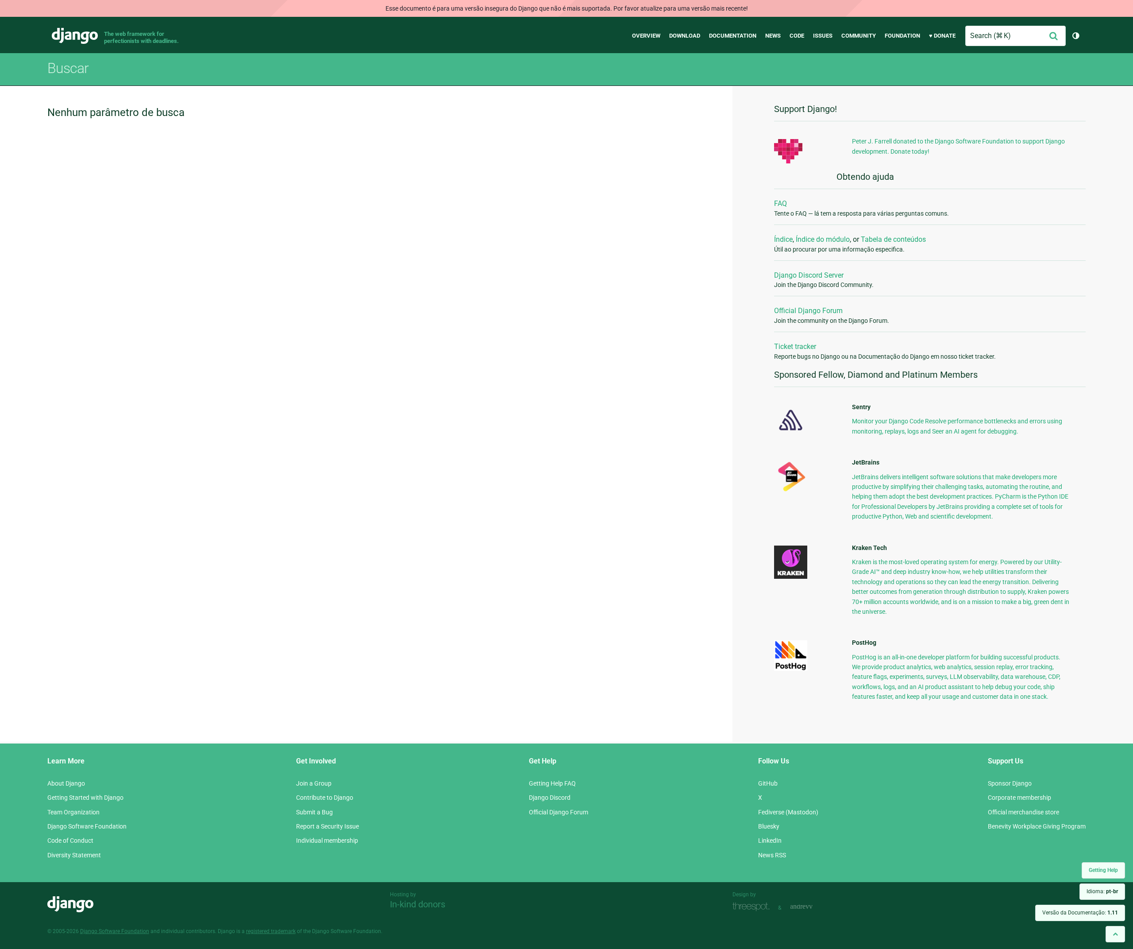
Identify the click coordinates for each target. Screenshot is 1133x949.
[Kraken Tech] (790, 576)
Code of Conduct (70, 840)
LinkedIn (770, 840)
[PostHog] (790, 668)
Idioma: (1102, 891)
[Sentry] (790, 433)
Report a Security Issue (327, 826)
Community (858, 35)
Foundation (902, 35)
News (773, 35)
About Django (66, 783)
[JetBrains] (790, 491)
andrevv (811, 906)
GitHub (768, 783)
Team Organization (73, 812)
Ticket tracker (795, 346)
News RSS (772, 855)
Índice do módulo (823, 239)
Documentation (732, 35)
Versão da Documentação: (1080, 913)
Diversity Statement (74, 855)
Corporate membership (1019, 797)
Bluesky (768, 826)
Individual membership (327, 840)
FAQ (780, 203)
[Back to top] (1115, 934)
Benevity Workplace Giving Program (1037, 826)
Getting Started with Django (85, 797)
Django (75, 36)
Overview (646, 35)
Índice (783, 239)
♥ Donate (942, 35)
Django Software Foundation (87, 826)
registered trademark (271, 931)
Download (684, 35)
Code (797, 35)
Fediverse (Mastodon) (788, 812)
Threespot (753, 906)
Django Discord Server (809, 275)
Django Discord (549, 797)
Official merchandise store (1023, 812)
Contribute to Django (324, 797)
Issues (822, 35)
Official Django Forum (808, 310)
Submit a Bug (314, 812)
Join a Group (313, 783)
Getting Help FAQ (552, 783)
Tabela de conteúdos (893, 239)
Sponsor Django (1010, 783)
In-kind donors (417, 904)
